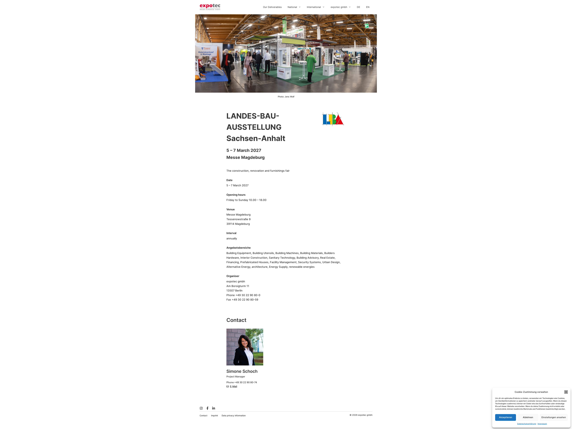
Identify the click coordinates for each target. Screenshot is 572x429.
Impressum (542, 424)
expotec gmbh (339, 7)
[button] (566, 392)
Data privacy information (234, 415)
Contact (203, 415)
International (314, 7)
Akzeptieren (505, 417)
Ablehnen (528, 417)
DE (358, 7)
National (292, 7)
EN (367, 7)
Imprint (214, 415)
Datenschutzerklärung (526, 424)
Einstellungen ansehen (553, 417)
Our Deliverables (272, 7)
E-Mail (233, 386)
